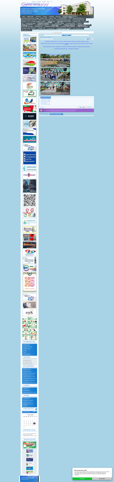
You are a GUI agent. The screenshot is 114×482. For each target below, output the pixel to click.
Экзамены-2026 (26, 388)
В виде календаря (36, 409)
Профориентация (26, 390)
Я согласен (82, 478)
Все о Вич (25, 350)
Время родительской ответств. (29, 374)
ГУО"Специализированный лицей (29, 378)
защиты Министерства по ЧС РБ (29, 382)
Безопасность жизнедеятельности (29, 373)
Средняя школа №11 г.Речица (35, 5)
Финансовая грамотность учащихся (29, 392)
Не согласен (102, 478)
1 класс (24, 352)
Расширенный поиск (27, 360)
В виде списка (34, 411)
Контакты (39, 1)
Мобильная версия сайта (28, 363)
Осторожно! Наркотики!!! (27, 346)
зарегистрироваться (56, 110)
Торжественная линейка (45, 100)
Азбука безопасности (27, 371)
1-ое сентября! (44, 102)
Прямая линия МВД (26, 354)
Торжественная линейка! (45, 99)
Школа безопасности (27, 369)
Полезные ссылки (26, 398)
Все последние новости (27, 362)
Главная (34, 1)
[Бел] (48, 1)
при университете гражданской (29, 380)
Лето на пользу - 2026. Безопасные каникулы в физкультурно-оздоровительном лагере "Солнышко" (30, 434)
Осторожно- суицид (26, 348)
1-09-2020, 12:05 (50, 38)
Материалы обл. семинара (28, 400)
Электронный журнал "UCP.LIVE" (29, 376)
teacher (45, 38)
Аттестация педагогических (28, 404)
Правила (44, 1)
